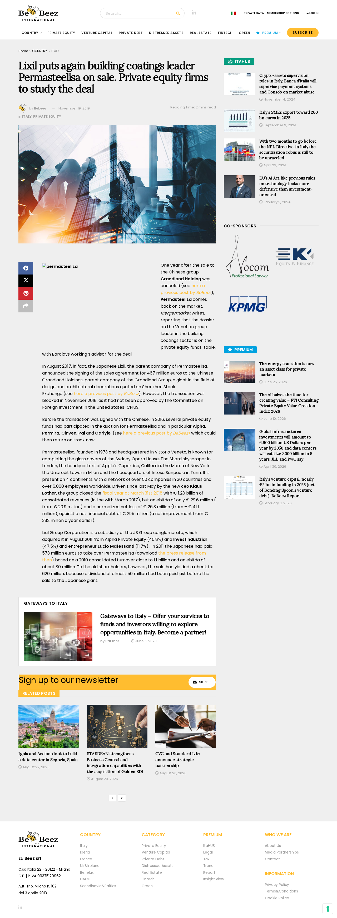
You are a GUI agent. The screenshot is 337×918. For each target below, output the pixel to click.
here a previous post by (106, 394)
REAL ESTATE (201, 33)
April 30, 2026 (274, 466)
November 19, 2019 (74, 108)
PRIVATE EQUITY (61, 33)
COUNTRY (30, 33)
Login (314, 13)
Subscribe (303, 32)
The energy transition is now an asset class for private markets (286, 369)
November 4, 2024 (279, 99)
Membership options (283, 13)
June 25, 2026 (275, 382)
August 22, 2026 (35, 767)
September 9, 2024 (279, 125)
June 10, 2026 (274, 418)
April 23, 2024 (274, 165)
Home (23, 51)
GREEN (244, 33)
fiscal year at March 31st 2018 (132, 493)
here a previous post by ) (156, 433)
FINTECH (225, 33)
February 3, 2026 (277, 503)
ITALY (55, 51)
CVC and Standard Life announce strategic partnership (177, 759)
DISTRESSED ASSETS (166, 33)
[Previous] (112, 798)
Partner (112, 640)
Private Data (254, 13)
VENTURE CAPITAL (96, 33)
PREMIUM (270, 33)
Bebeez (40, 108)
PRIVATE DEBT (131, 33)
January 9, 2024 (277, 201)
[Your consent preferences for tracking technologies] (328, 909)
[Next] (122, 798)
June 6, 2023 (146, 640)
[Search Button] (179, 13)
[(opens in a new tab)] (247, 257)
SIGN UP (205, 682)
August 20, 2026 (104, 778)
